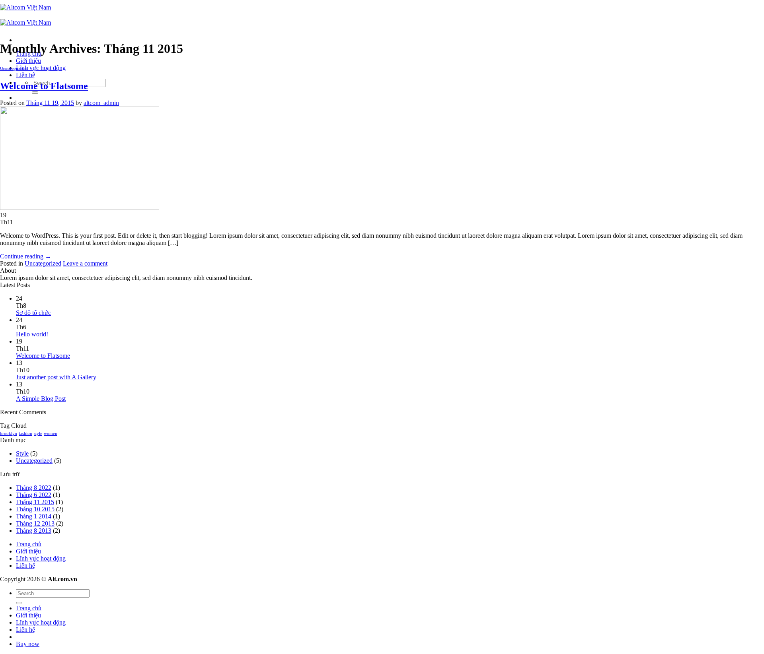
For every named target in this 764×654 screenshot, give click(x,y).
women (50, 433)
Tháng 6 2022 (33, 494)
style (38, 433)
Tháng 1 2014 (33, 516)
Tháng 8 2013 (33, 530)
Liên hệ (25, 75)
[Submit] (35, 92)
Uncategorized (14, 68)
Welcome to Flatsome (44, 86)
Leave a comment (85, 263)
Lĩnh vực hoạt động (41, 67)
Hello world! (32, 334)
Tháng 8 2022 (33, 487)
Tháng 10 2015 (35, 509)
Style (22, 453)
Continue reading (25, 256)
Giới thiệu (28, 60)
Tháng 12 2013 (35, 523)
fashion (25, 433)
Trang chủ (28, 544)
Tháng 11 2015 (35, 502)
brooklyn (8, 433)
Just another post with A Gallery (56, 377)
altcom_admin (101, 102)
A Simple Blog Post (41, 398)
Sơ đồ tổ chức (33, 312)
